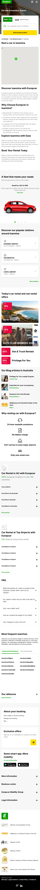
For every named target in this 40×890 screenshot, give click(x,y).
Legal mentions (13, 879)
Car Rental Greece (16, 39)
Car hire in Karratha (7, 673)
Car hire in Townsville (8, 669)
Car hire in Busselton (26, 662)
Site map (4, 879)
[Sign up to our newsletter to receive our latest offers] (33, 742)
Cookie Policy (23, 879)
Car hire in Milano (7, 658)
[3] (21, 222)
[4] (25, 222)
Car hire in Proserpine (27, 669)
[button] (16, 59)
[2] (18, 222)
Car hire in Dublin (25, 658)
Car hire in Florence (7, 662)
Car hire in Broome (7, 666)
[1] (15, 222)
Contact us (32, 879)
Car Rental (4, 39)
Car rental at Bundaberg (27, 666)
